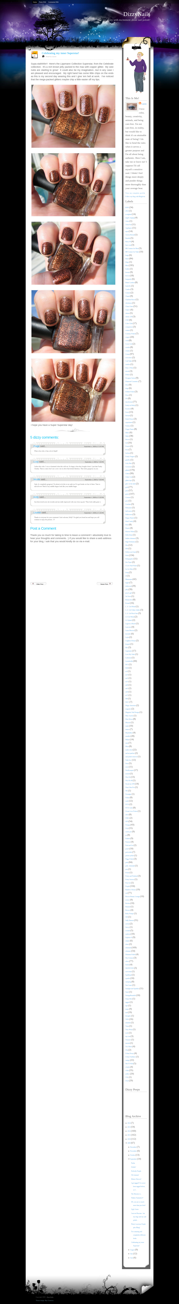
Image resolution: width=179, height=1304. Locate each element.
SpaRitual (128, 975)
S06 (126, 917)
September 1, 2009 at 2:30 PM (94, 462)
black (127, 259)
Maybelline (129, 733)
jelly (126, 589)
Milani (127, 740)
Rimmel (128, 907)
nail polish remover (131, 757)
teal (126, 1012)
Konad (127, 603)
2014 (129, 1123)
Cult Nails (128, 361)
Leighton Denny (130, 641)
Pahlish (127, 838)
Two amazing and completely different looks (138, 1235)
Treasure (128, 1040)
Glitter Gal (128, 477)
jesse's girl (128, 593)
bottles (127, 269)
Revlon (127, 903)
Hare (127, 525)
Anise (127, 221)
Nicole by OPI (130, 784)
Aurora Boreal (130, 235)
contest (127, 330)
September (133, 1159)
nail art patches (130, 753)
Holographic (129, 559)
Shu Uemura (129, 958)
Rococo (128, 910)
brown (127, 276)
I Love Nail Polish (131, 566)
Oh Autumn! (135, 1175)
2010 (129, 1139)
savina (127, 924)
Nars (127, 763)
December (133, 1147)
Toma (127, 1026)
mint (127, 743)
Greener (128, 497)
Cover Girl (128, 344)
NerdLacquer (129, 770)
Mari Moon (129, 719)
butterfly (128, 286)
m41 (127, 678)
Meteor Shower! (136, 1179)
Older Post (39, 584)
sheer (127, 944)
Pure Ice (128, 883)
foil (126, 443)
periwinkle (128, 852)
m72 (127, 695)
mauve (127, 729)
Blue (127, 265)
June (131, 1258)
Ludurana (128, 658)
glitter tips (128, 480)
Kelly (36, 497)
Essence (128, 409)
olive (127, 815)
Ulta (126, 1050)
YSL (127, 1077)
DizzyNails (136, 14)
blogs (127, 262)
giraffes (128, 460)
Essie (127, 412)
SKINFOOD (129, 968)
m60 (127, 685)
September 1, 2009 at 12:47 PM (94, 446)
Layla (127, 637)
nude (127, 801)
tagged (127, 1002)
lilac (126, 647)
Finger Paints (129, 429)
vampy (127, 1060)
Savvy (127, 927)
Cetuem (128, 293)
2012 (127, 211)
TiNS (127, 1019)
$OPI (127, 207)
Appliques (128, 228)
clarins (127, 313)
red (126, 893)
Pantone (128, 842)
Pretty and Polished (131, 876)
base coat (128, 245)
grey (127, 501)
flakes (127, 433)
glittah (127, 470)
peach (127, 849)
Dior (127, 385)
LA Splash (128, 620)
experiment (129, 422)
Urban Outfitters (130, 1057)
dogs (127, 388)
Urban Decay (129, 1053)
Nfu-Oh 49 (129, 780)
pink (127, 862)
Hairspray (128, 508)
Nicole (37, 479)
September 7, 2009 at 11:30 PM (94, 513)
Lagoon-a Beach (130, 624)
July (131, 1254)
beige (127, 255)
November (133, 1151)
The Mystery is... (136, 1194)
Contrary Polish (130, 334)
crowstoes (128, 358)
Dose (127, 395)
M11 (127, 665)
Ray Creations (49, 1300)
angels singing (130, 218)
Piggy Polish (129, 859)
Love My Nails (130, 654)
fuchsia (127, 453)
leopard (127, 644)
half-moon (128, 511)
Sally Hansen (129, 920)
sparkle (127, 978)
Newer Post (104, 584)
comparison (129, 327)
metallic (128, 736)
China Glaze (129, 306)
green (127, 494)
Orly (127, 828)
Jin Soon (128, 596)
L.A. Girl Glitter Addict (132, 610)
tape (126, 1006)
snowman (128, 971)
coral (127, 340)
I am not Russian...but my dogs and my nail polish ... (138, 1216)
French (127, 446)
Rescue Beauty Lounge (132, 896)
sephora (128, 934)
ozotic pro (128, 832)
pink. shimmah (130, 866)
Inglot (127, 583)
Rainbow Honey (130, 890)
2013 (129, 1127)
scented (127, 931)
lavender (128, 634)
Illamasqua (128, 579)
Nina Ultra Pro (130, 787)
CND (127, 320)
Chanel (127, 296)
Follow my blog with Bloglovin (135, 196)
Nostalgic (128, 794)
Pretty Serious (130, 879)
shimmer (128, 951)
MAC (127, 702)
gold (127, 487)
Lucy (36, 461)
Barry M (128, 242)
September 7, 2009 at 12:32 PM (94, 497)
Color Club (129, 323)
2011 (129, 1135)
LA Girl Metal (130, 617)
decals (127, 371)
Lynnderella (129, 661)
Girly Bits (128, 463)
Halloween (128, 514)
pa (126, 835)
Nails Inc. (128, 760)
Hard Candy (129, 521)
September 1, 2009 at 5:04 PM (94, 479)
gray (127, 491)
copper (127, 337)
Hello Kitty (129, 535)
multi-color (129, 750)
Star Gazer (128, 985)
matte (127, 726)
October (132, 1155)
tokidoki (128, 1023)
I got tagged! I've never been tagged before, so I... (138, 1186)
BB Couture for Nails (132, 252)
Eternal (127, 416)
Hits (126, 545)
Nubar (127, 798)
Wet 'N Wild (129, 1064)
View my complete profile (135, 193)
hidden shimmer (130, 538)
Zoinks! (133, 1167)
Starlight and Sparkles (132, 989)
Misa (127, 746)
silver (127, 961)
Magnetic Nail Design (132, 712)
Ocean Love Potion (131, 811)
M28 (127, 668)
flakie (127, 436)
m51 (127, 682)
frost (127, 450)
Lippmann (128, 651)
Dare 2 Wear (129, 368)
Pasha (133, 1163)
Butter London (130, 282)
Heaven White (130, 531)
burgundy (128, 279)
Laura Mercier (130, 630)
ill (126, 576)
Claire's (127, 310)
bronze (127, 272)
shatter (127, 941)
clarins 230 (129, 317)
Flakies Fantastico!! (137, 1198)
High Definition (130, 542)
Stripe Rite (128, 999)
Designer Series (130, 378)
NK (126, 791)
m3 (126, 671)
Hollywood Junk (130, 552)
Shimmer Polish (130, 954)
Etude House (129, 419)
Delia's (127, 375)
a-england (128, 214)
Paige (37, 446)
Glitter (127, 474)
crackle (127, 347)
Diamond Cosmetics (131, 381)
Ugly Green (135, 1209)
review (127, 900)
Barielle (128, 238)
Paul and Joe (129, 845)
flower (127, 439)
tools (127, 1033)
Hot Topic (128, 562)
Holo (127, 555)
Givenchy (128, 467)
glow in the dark (130, 484)
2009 (129, 1143)
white (127, 1070)
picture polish (129, 856)
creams (127, 351)
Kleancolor (129, 600)
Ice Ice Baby (129, 569)
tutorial (127, 1043)
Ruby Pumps (129, 914)
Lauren (38, 512)
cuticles (127, 364)
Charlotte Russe (130, 300)
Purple (127, 886)
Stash (127, 992)
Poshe (127, 873)
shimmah (128, 948)
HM (126, 549)
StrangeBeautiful (130, 995)
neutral (127, 774)
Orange (127, 825)
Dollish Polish (130, 392)
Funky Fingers (130, 456)
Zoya (127, 1081)
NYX (127, 804)
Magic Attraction (130, 705)
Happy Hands (129, 518)
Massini (128, 722)
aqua (127, 231)
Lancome (128, 627)
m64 (127, 692)
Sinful (127, 965)
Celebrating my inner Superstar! (60, 53)
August (132, 1250)
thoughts (128, 1016)
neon (127, 767)
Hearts (127, 528)
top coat (128, 1036)
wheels (127, 1067)
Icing (127, 572)
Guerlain (128, 504)
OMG (127, 818)
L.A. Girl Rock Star (131, 613)
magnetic (128, 709)
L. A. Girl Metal (130, 607)
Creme (127, 354)
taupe (127, 1009)
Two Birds (128, 1047)
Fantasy (128, 426)
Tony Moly (129, 1029)
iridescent (128, 586)
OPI (126, 821)
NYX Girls (129, 808)
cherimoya (128, 303)
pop (126, 869)
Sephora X (128, 937)
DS (126, 398)
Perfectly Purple (136, 1171)
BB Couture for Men (132, 248)
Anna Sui (128, 225)
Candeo (128, 289)
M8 (126, 699)
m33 (127, 675)
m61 (127, 688)
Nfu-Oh (128, 777)
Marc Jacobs (129, 716)
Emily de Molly (130, 405)
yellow (127, 1074)
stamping (128, 982)
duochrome (129, 402)
